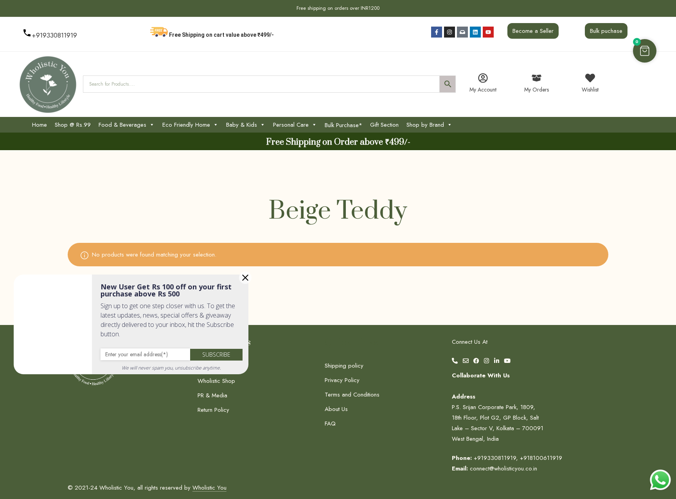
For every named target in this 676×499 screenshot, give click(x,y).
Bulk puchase (606, 31)
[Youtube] (488, 32)
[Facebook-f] (436, 32)
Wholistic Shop (216, 381)
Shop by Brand (425, 124)
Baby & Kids (241, 124)
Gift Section (384, 124)
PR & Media (212, 395)
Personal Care (291, 124)
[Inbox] (462, 32)
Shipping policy (344, 365)
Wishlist (590, 89)
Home (39, 124)
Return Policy (213, 410)
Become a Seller (533, 31)
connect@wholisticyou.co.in (503, 468)
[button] (644, 51)
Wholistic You (209, 487)
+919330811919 (54, 35)
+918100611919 (541, 458)
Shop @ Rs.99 (73, 124)
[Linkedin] (475, 32)
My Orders (536, 89)
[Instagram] (449, 32)
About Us (336, 409)
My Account (482, 89)
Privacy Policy (342, 380)
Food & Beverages (122, 124)
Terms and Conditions (352, 394)
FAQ (330, 423)
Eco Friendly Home (186, 124)
